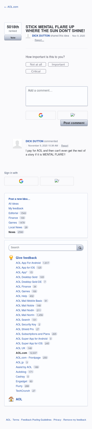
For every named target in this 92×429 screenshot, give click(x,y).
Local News (15, 227)
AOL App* (22, 272)
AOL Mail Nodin (25, 310)
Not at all (38, 65)
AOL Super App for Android (32, 338)
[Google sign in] (41, 115)
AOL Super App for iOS (29, 343)
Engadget (22, 381)
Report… (39, 40)
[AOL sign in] (73, 115)
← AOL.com (11, 6)
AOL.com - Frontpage (28, 357)
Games (13, 222)
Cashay (20, 376)
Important (60, 65)
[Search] (80, 247)
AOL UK (21, 348)
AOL (19, 399)
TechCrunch (23, 390)
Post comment (74, 123)
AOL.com (22, 353)
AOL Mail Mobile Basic (29, 300)
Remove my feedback (74, 419)
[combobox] (44, 247)
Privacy (57, 419)
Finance (13, 217)
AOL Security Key (26, 324)
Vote (12, 37)
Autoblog (21, 371)
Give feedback (26, 257)
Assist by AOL (24, 367)
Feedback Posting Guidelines (36, 419)
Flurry (19, 386)
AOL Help (22, 296)
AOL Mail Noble (25, 305)
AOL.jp (20, 362)
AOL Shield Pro (25, 329)
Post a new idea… (19, 199)
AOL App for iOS (26, 267)
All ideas (14, 203)
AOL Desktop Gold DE (29, 281)
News (12, 232)
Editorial (13, 213)
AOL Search (23, 319)
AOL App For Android (28, 262)
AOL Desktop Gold (27, 277)
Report (64, 145)
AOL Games (23, 291)
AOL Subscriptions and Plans (33, 334)
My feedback (16, 208)
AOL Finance (24, 286)
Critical (38, 71)
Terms (16, 419)
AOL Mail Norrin (25, 315)
